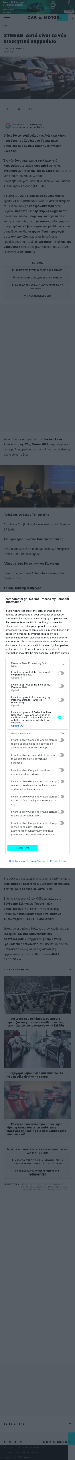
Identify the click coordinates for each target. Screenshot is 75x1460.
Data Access (37, 860)
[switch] (61, 673)
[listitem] (37, 664)
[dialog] (37, 730)
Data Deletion (17, 860)
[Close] (67, 599)
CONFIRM (22, 848)
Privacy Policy (58, 860)
